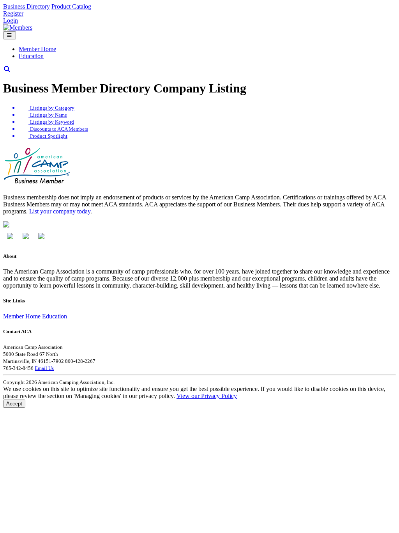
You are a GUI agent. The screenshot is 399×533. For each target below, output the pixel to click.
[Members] (17, 27)
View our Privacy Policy (207, 396)
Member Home (37, 49)
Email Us (44, 368)
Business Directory (26, 6)
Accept (14, 404)
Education (31, 56)
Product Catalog (71, 6)
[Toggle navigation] (9, 35)
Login (10, 20)
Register (13, 13)
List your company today (59, 211)
